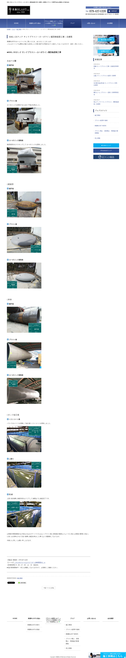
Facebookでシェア (106, 150)
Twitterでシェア (106, 145)
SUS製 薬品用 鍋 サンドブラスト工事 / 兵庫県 (106, 83)
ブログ (13, 29)
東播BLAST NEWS (100, 125)
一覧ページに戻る (48, 588)
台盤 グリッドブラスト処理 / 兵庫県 (105, 75)
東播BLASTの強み (34, 618)
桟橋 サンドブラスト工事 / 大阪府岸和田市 (106, 66)
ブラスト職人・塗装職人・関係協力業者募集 (106, 132)
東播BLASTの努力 (33, 625)
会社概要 (110, 618)
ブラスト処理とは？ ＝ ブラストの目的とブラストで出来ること (53, 620)
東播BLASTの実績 (33, 629)
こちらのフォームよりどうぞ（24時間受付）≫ (29, 562)
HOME (8, 29)
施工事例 (19, 29)
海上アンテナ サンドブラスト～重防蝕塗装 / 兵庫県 (106, 102)
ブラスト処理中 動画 (101, 120)
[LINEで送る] (22, 582)
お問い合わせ (91, 618)
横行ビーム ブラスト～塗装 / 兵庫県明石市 (106, 92)
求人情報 (97, 138)
